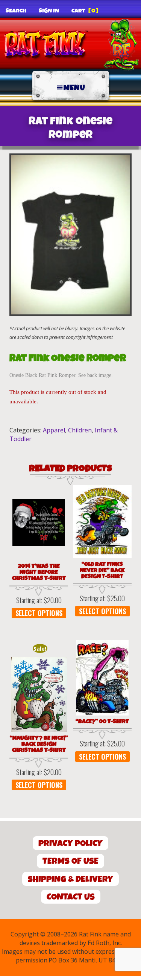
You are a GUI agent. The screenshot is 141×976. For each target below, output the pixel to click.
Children (80, 430)
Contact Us (71, 897)
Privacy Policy (70, 843)
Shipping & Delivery (70, 879)
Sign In (49, 11)
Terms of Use (70, 861)
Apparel (54, 430)
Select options (38, 613)
